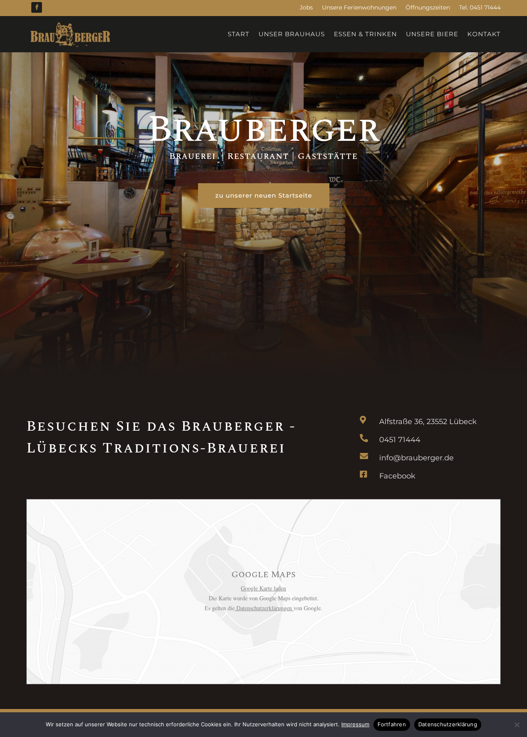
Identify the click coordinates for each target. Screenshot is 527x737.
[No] (517, 725)
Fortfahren (392, 724)
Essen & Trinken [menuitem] (365, 34)
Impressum (355, 724)
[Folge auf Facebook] (36, 7)
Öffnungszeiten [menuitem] (428, 7)
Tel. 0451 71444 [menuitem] (480, 7)
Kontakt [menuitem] (484, 34)
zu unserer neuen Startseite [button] (263, 195)
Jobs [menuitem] (306, 7)
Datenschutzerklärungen (264, 608)
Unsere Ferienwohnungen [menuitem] (359, 7)
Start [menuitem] (239, 34)
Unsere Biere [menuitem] (432, 34)
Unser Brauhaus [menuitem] (292, 34)
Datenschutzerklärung (447, 724)
